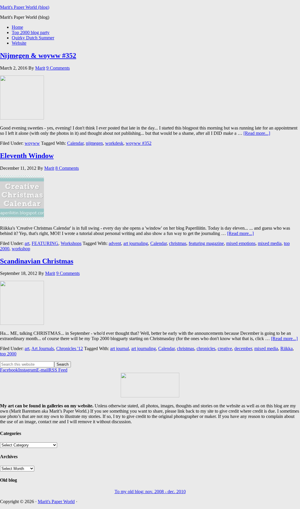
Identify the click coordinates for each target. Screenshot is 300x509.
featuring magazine (206, 243)
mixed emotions (240, 243)
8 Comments (67, 168)
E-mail (42, 369)
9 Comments (58, 67)
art (27, 243)
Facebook (9, 369)
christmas (177, 243)
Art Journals (42, 348)
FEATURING (45, 243)
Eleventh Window (27, 155)
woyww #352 (138, 143)
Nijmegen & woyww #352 (38, 55)
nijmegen (94, 143)
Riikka (286, 348)
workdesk (114, 143)
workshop (21, 248)
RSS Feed (58, 369)
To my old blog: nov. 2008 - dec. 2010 (150, 491)
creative (225, 348)
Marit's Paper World (56, 501)
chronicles (206, 348)
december (243, 348)
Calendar (75, 143)
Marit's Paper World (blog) (24, 7)
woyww (32, 143)
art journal (119, 348)
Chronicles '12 (69, 348)
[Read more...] (256, 133)
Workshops (71, 243)
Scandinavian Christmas (36, 261)
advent (115, 243)
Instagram (27, 369)
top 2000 (8, 353)
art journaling (135, 243)
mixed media (270, 243)
